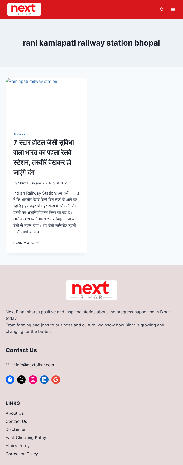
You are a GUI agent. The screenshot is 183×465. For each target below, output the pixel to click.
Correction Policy (22, 453)
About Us (15, 413)
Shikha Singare (29, 183)
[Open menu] (172, 9)
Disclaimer (15, 429)
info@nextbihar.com (35, 364)
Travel (19, 133)
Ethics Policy (18, 445)
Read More (26, 243)
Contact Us (16, 421)
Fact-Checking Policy (26, 437)
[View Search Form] (162, 9)
